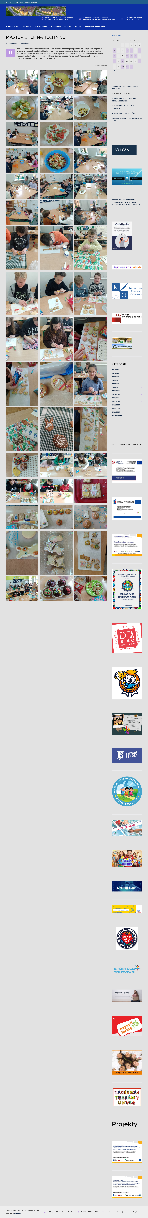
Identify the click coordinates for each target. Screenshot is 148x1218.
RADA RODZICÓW (41, 26)
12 (139, 50)
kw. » (118, 71)
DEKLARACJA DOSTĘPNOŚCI (95, 26)
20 (114, 61)
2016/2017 (115, 380)
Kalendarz (27, 26)
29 (123, 66)
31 (131, 66)
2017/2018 (115, 384)
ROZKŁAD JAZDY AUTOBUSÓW (123, 113)
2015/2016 (115, 377)
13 (114, 56)
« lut (113, 71)
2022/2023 (25, 43)
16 (127, 56)
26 (139, 61)
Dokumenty (56, 26)
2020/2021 (116, 394)
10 (131, 50)
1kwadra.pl (18, 1213)
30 (127, 66)
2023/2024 (116, 405)
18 (135, 56)
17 (131, 56)
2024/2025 (116, 408)
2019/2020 (116, 391)
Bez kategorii (117, 415)
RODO (77, 26)
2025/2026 (116, 412)
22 (123, 61)
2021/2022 (116, 398)
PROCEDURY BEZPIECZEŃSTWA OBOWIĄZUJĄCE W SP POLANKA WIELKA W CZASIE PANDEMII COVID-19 (126, 202)
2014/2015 (115, 373)
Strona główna (12, 26)
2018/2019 (115, 387)
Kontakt (68, 26)
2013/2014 (115, 370)
